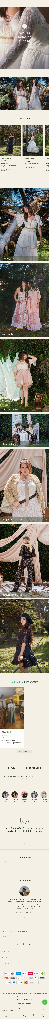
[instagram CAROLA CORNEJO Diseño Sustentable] (17, 944)
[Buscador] (24, 1015)
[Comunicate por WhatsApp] (44, 1002)
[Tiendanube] (24, 1004)
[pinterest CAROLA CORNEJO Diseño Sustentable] (30, 944)
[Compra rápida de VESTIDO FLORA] (41, 158)
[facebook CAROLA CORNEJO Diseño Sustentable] (24, 944)
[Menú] (15, 1015)
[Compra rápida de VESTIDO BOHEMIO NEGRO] (18, 158)
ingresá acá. (36, 996)
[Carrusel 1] (24, 93)
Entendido (43, 1009)
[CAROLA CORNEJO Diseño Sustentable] (6, 1015)
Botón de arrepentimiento (24, 999)
